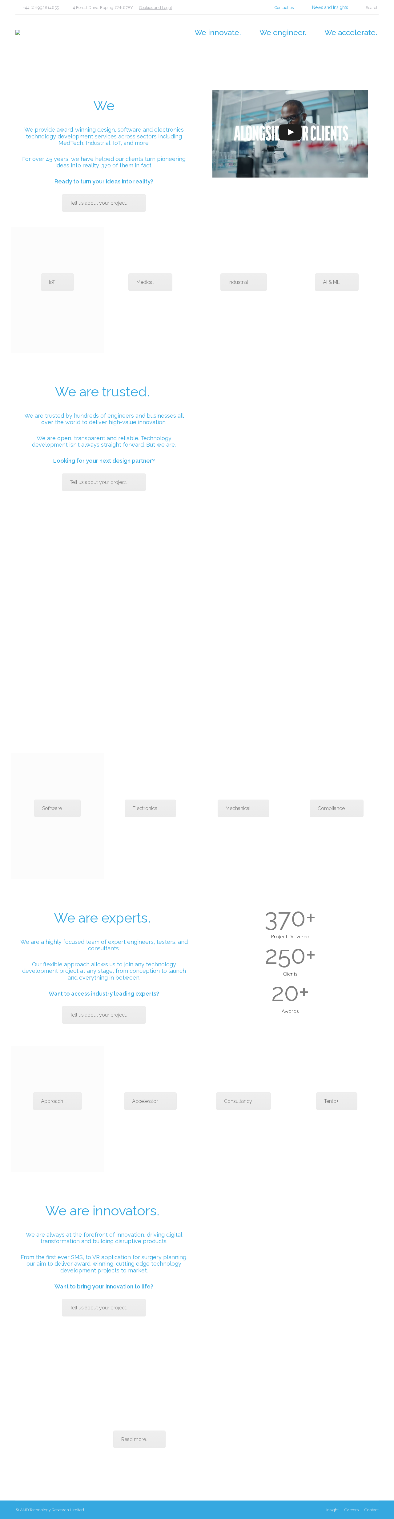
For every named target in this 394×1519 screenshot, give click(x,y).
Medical (145, 282)
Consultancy (238, 1101)
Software (52, 808)
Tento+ (331, 1101)
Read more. (134, 1439)
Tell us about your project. (98, 203)
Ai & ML (331, 282)
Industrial (238, 282)
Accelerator (145, 1101)
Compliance (331, 808)
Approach (52, 1101)
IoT (52, 282)
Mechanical (238, 808)
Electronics (145, 808)
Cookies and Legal (155, 7)
